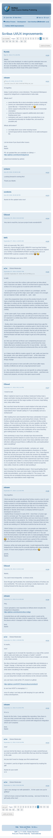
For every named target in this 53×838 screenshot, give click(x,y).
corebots (7, 192)
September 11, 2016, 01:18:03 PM (14, 707)
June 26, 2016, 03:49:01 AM (12, 172)
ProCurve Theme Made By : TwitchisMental (26, 834)
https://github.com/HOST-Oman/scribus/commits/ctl (21, 684)
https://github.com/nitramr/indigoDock (16, 155)
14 (10, 41)
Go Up (5, 807)
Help (17, 827)
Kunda (6, 52)
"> (26, 829)
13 (7, 41)
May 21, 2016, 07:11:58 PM (12, 55)
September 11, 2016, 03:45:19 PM (14, 742)
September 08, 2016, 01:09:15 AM (14, 569)
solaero (7, 169)
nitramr (7, 78)
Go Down (6, 39)
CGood (7, 215)
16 (17, 41)
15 (13, 41)
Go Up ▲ (34, 827)
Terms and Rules (25, 827)
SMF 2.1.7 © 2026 (20, 832)
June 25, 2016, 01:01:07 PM (14, 81)
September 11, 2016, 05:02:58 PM (14, 785)
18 (21, 41)
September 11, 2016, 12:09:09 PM (14, 640)
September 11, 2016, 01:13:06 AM (14, 599)
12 (3, 41)
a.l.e (47, 21)
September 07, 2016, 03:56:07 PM (14, 271)
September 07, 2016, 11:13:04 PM (14, 490)
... (19, 41)
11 (47, 38)
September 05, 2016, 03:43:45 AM (14, 218)
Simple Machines (33, 832)
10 (43, 38)
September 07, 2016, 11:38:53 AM (14, 241)
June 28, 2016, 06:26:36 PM (12, 195)
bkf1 (6, 238)
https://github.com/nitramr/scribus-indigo (17, 612)
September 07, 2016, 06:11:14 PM (14, 387)
